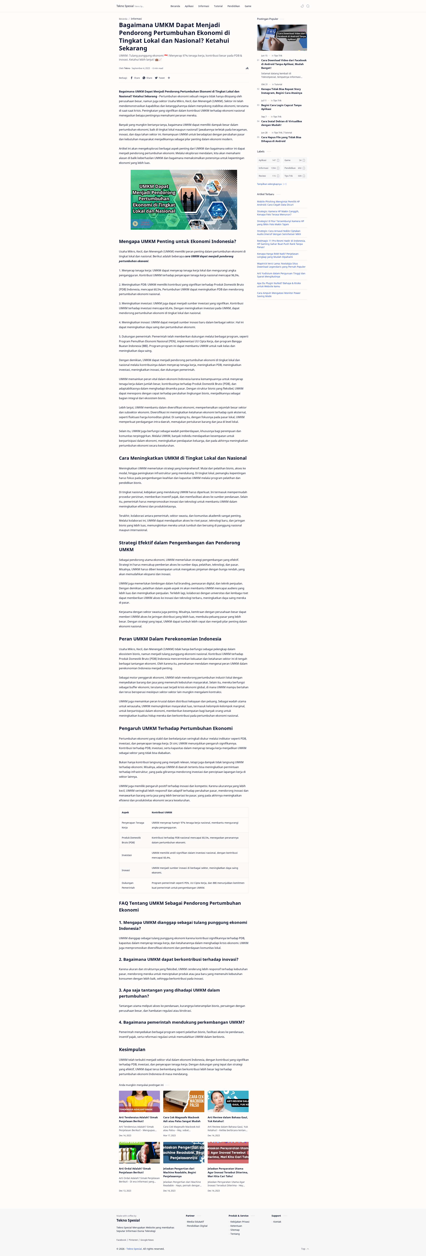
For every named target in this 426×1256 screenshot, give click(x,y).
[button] (302, 5)
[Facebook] (121, 1240)
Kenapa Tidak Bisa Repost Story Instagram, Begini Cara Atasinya (281, 90)
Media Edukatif (195, 1221)
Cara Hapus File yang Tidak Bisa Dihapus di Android (281, 139)
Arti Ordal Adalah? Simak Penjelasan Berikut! (135, 1170)
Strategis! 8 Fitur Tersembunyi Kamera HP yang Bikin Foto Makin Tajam (280, 223)
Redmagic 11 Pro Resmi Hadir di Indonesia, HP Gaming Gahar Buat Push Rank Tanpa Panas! (281, 244)
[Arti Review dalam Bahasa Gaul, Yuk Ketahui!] (228, 1101)
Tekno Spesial (125, 6)
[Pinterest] (133, 1240)
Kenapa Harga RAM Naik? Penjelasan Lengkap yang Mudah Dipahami (278, 255)
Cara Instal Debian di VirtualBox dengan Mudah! (281, 123)
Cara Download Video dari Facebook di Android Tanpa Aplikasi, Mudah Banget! (284, 64)
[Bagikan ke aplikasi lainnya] (169, 77)
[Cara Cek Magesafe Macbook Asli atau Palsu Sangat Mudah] (183, 1101)
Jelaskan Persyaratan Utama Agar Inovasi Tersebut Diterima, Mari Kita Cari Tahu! (228, 1172)
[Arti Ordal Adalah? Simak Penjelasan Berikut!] (139, 1152)
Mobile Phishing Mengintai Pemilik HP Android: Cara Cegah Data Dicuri (278, 203)
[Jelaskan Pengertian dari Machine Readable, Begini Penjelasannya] (183, 1152)
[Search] (307, 5)
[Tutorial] (278, 84)
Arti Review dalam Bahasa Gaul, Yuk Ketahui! (228, 1119)
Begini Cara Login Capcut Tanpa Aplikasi (281, 107)
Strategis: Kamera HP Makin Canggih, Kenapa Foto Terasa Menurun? (278, 213)
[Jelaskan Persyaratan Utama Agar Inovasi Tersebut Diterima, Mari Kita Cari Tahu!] (228, 1152)
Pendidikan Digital (197, 1225)
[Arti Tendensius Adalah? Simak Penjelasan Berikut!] (139, 1101)
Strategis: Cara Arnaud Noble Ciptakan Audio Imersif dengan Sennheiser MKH (279, 232)
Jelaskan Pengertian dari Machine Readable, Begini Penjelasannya (179, 1172)
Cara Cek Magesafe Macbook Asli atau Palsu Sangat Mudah (182, 1119)
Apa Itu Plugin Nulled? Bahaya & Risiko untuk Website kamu (279, 285)
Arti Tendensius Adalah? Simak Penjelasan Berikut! (138, 1119)
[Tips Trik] (278, 55)
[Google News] (147, 1240)
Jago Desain (186, 1248)
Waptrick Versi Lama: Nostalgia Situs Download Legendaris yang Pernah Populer (281, 265)
